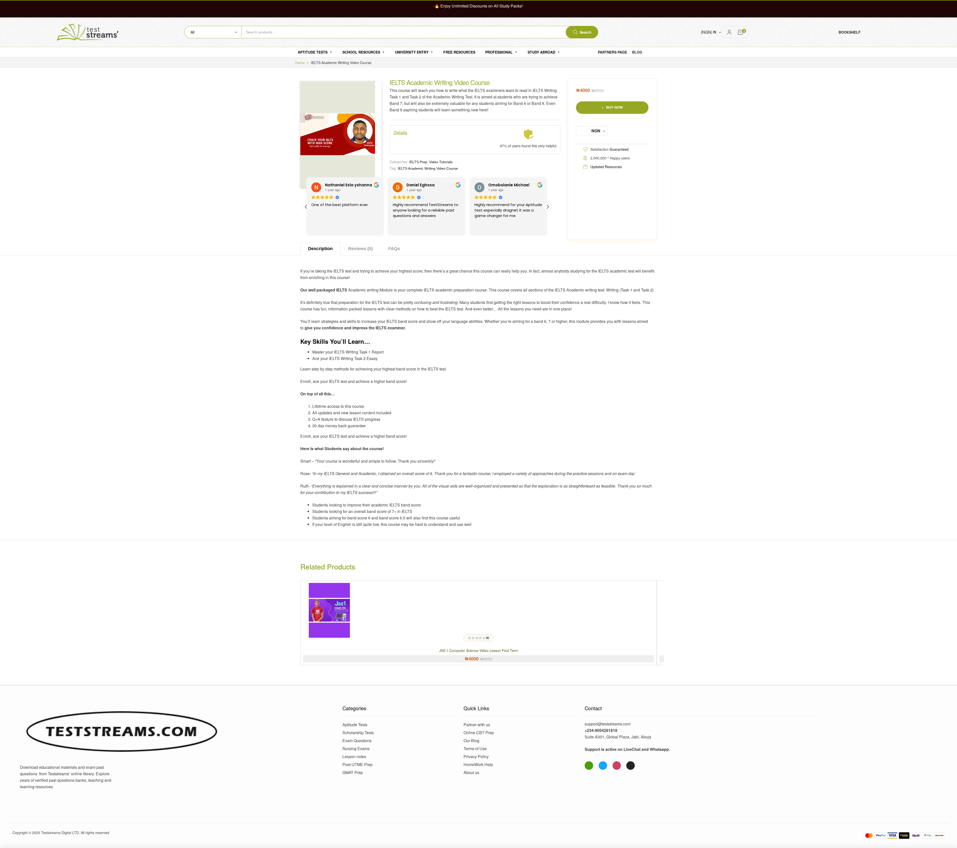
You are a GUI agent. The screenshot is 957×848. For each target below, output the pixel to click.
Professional (499, 52)
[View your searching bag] (740, 32)
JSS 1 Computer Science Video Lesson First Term (478, 650)
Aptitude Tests (312, 52)
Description (320, 248)
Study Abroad (541, 52)
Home (300, 63)
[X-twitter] (630, 765)
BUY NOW (614, 107)
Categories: (399, 161)
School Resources (361, 52)
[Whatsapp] (589, 765)
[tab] (320, 248)
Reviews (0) (360, 248)
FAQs (394, 248)
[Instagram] (617, 765)
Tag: (393, 168)
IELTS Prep (418, 162)
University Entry (411, 52)
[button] (547, 207)
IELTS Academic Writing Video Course (428, 168)
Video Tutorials (441, 162)
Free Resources (459, 52)
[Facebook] (603, 765)
